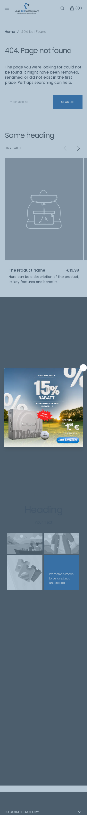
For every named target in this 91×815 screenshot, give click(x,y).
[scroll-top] (76, 803)
